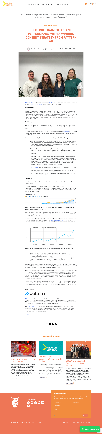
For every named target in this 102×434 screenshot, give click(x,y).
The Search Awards (62, 4)
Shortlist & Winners (74, 3)
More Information (48, 4)
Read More (14, 378)
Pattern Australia (29, 103)
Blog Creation (35, 167)
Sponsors (38, 4)
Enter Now (31, 3)
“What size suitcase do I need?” (58, 220)
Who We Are (23, 3)
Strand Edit (66, 131)
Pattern (27, 299)
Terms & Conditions (77, 422)
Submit (85, 415)
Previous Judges (61, 3)
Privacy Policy (67, 415)
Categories (39, 3)
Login (90, 4)
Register (96, 4)
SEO (50, 103)
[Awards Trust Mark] (15, 407)
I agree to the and (66, 415)
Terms (75, 415)
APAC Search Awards (36, 104)
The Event (31, 4)
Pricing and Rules (49, 3)
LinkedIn (27, 314)
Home (17, 3)
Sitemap (88, 422)
